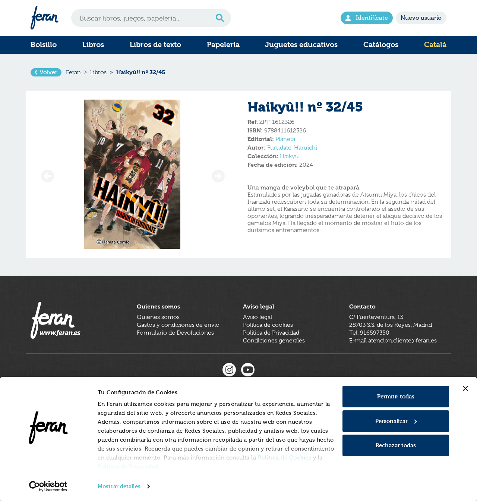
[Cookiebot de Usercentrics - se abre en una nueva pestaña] (48, 486)
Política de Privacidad (128, 466)
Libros (93, 44)
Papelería (223, 44)
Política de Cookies (285, 457)
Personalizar (391, 421)
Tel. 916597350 (369, 332)
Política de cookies (268, 325)
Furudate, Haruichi (292, 147)
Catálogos (380, 44)
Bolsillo (44, 44)
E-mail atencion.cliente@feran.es (393, 340)
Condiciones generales (274, 340)
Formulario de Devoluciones (175, 332)
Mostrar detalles (119, 486)
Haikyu (289, 156)
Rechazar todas (396, 445)
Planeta (285, 139)
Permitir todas (395, 396)
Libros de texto (155, 44)
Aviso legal (257, 317)
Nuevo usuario (421, 17)
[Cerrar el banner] (465, 388)
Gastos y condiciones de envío (178, 325)
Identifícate (372, 17)
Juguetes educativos (301, 44)
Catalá (435, 44)
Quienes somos (158, 317)
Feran (73, 72)
